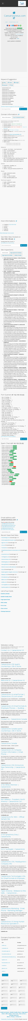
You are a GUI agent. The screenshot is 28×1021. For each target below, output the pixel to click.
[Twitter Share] (11, 25)
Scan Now (24, 245)
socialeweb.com (5, 948)
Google (17, 82)
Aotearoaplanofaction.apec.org (8, 540)
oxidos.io (3, 971)
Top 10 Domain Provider (18, 117)
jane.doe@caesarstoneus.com (8, 525)
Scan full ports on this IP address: (8, 436)
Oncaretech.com (5, 554)
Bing (4, 82)
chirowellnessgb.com (6, 951)
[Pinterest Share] (15, 25)
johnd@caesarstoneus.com (8, 523)
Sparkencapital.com (6, 587)
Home (6, 22)
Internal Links (5, 252)
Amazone (5, 85)
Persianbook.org (5, 577)
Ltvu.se (3, 545)
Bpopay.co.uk (4, 574)
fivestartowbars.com (6, 962)
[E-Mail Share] (20, 25)
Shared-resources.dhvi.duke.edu (9, 567)
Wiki (12, 85)
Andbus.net (4, 582)
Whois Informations (6, 117)
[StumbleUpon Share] (17, 25)
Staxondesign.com (6, 537)
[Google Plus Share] (9, 25)
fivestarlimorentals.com (6, 954)
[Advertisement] (14, 54)
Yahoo (10, 82)
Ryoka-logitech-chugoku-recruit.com (10, 572)
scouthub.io (4, 965)
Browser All (5, 975)
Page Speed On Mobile (7, 255)
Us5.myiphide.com (6, 584)
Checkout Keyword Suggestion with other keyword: (12, 106)
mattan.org (4, 945)
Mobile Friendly (18, 255)
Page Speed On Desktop (15, 252)
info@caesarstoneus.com (7, 528)
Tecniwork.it (4, 547)
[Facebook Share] (7, 25)
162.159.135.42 (12, 224)
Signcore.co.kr (5, 542)
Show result (23, 109)
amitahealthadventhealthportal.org (9, 956)
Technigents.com (5, 556)
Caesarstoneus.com (13, 22)
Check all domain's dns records (7, 233)
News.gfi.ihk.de (5, 564)
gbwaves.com (4, 968)
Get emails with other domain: (7, 529)
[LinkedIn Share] (13, 25)
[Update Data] (18, 114)
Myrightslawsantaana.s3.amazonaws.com (11, 550)
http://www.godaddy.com (15, 134)
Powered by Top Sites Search (7, 1019)
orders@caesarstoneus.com (8, 526)
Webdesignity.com (6, 561)
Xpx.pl (3, 569)
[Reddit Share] (19, 25)
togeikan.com (4, 959)
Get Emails (23, 532)
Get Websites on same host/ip (7, 243)
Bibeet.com (4, 579)
